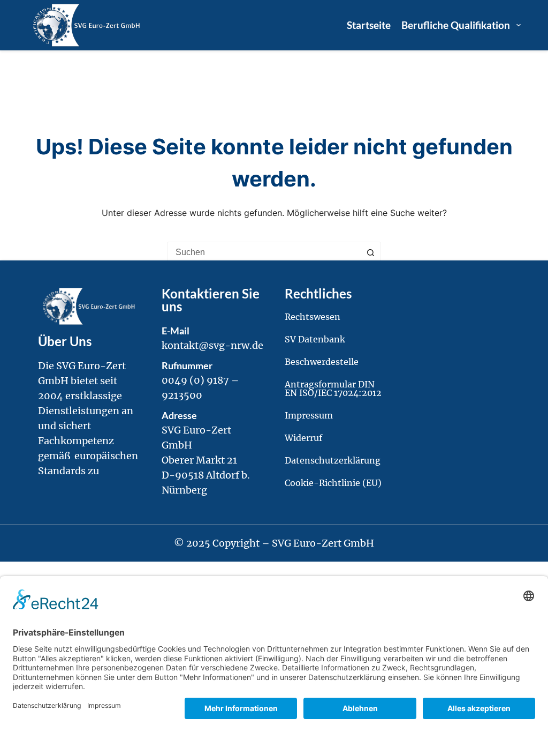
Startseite (369, 25)
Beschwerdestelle (322, 361)
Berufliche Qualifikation (455, 25)
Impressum (309, 415)
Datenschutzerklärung (332, 460)
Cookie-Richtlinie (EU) (333, 482)
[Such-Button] (370, 252)
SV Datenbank (315, 339)
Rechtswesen (312, 316)
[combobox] (264, 252)
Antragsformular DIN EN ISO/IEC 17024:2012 (333, 388)
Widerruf (303, 437)
